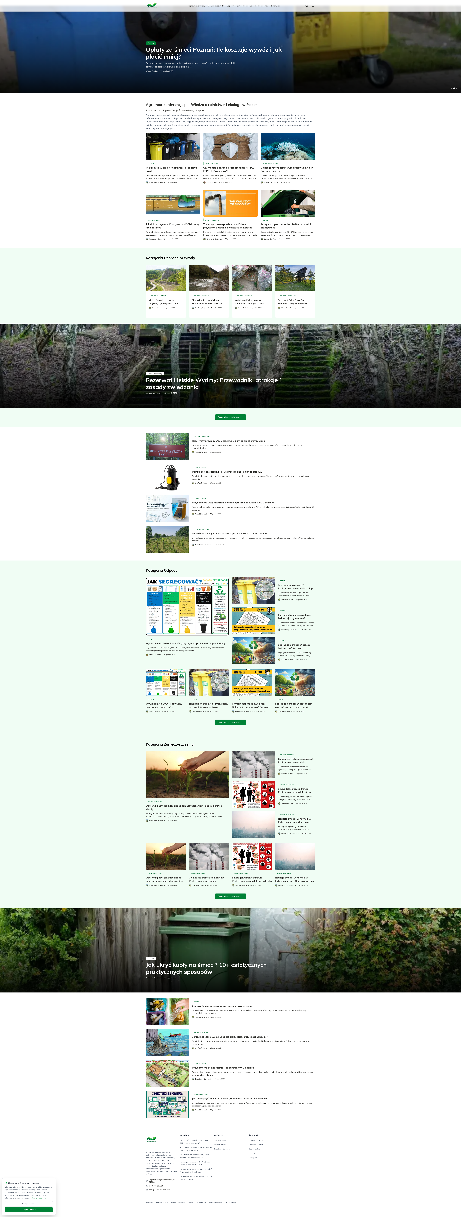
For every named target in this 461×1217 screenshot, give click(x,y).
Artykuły (184, 1135)
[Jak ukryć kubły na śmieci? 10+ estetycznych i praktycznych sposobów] (230, 950)
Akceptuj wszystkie (28, 1210)
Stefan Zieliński (220, 1140)
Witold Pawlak (152, 71)
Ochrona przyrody (216, 6)
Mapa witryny (231, 1202)
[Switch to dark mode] (313, 6)
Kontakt (190, 1202)
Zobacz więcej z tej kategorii (229, 417)
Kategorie (254, 1135)
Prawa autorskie (162, 1202)
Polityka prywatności (178, 1202)
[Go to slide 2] (454, 88)
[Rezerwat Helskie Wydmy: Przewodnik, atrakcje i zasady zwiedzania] (230, 366)
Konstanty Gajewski (153, 393)
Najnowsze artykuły (196, 6)
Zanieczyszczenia (244, 6)
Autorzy (218, 1135)
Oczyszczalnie (261, 6)
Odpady (230, 6)
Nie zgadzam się (28, 1204)
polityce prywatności (38, 1198)
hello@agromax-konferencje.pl (161, 1190)
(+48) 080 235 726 (156, 1186)
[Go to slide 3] (456, 88)
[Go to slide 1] (451, 88)
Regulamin (149, 1202)
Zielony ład (275, 6)
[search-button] (306, 5)
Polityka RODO (201, 1202)
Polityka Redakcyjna (216, 1202)
